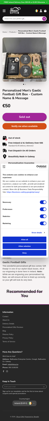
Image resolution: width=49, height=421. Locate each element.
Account (41, 10)
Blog (4, 331)
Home (5, 32)
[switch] (43, 209)
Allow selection (24, 246)
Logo (15, 11)
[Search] (44, 19)
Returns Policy (8, 334)
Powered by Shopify (32, 417)
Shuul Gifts (20, 417)
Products (12, 32)
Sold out (24, 117)
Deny (24, 253)
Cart (45, 10)
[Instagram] (7, 371)
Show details (37, 233)
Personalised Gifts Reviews (13, 327)
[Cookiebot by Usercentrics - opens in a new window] (36, 166)
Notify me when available (25, 126)
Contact (5, 316)
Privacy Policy (8, 338)
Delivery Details (8, 324)
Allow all (24, 239)
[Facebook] (4, 371)
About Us (6, 320)
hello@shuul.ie (13, 364)
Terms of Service (9, 341)
